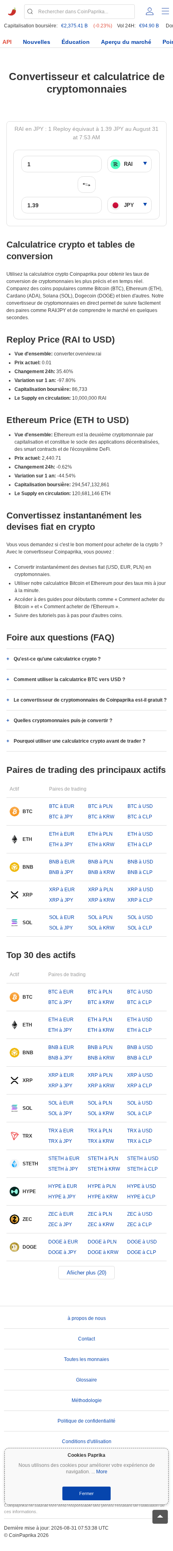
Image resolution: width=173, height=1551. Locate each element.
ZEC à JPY (60, 1224)
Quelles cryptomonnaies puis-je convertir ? (63, 720)
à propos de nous (87, 1318)
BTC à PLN (100, 806)
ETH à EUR (61, 834)
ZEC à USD (139, 1214)
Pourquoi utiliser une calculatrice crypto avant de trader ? (79, 741)
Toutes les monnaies (86, 1359)
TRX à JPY (60, 1141)
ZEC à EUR (61, 1214)
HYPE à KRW (102, 1197)
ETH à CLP (140, 844)
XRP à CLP (140, 900)
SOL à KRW (101, 928)
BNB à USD (140, 862)
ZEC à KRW (101, 1224)
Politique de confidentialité (86, 1421)
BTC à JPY (61, 817)
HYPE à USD (141, 1186)
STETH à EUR (64, 1158)
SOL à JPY (61, 928)
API (7, 42)
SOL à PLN (100, 917)
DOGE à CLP (141, 1252)
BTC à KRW (101, 817)
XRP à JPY (61, 900)
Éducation (76, 42)
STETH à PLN (103, 1158)
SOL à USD (140, 917)
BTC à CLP (140, 817)
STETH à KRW (104, 1169)
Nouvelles (36, 42)
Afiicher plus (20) (86, 1273)
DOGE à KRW (103, 1252)
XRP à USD (140, 889)
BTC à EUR (61, 806)
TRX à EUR (61, 1131)
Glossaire (86, 1380)
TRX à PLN (100, 1131)
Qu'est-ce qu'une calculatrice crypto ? (57, 659)
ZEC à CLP (139, 1224)
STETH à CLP (142, 1169)
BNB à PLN (100, 862)
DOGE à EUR (63, 1242)
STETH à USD (143, 1158)
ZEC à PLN (100, 1214)
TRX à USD (139, 1131)
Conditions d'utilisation (86, 1441)
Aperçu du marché (126, 42)
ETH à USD (140, 834)
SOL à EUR (61, 917)
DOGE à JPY (62, 1252)
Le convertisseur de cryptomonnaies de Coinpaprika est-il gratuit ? (90, 700)
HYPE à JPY (62, 1197)
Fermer (86, 1493)
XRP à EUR (62, 889)
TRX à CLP (139, 1141)
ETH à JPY (61, 844)
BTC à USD (140, 806)
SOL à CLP (140, 928)
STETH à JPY (63, 1169)
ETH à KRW (101, 844)
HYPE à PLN (102, 1186)
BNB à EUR (62, 862)
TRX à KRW (101, 1141)
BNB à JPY (61, 872)
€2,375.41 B (74, 26)
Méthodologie (87, 1400)
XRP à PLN (100, 889)
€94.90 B (149, 26)
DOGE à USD (142, 1242)
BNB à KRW (101, 872)
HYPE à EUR (62, 1186)
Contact (86, 1339)
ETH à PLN (100, 834)
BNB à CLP (140, 872)
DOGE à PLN (102, 1242)
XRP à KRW (101, 900)
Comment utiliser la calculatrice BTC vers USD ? (69, 679)
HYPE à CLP (141, 1197)
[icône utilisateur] (150, 11)
